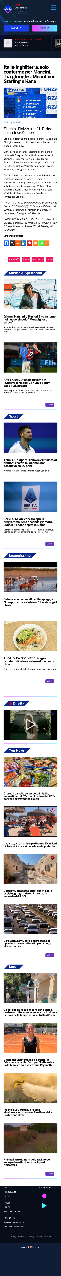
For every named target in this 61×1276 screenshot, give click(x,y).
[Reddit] (18, 243)
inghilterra (38, 259)
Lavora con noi (12, 1211)
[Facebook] (6, 243)
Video (8, 1203)
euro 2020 (14, 259)
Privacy (13, 1237)
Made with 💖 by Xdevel (30, 1247)
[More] (46, 243)
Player (8, 1188)
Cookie (39, 1237)
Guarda (44, 28)
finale (26, 259)
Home (5, 21)
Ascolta (16, 28)
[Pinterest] (29, 243)
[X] (12, 243)
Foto (7, 1207)
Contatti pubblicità (14, 1222)
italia (49, 259)
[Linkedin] (23, 243)
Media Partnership (14, 1227)
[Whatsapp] (41, 243)
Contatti (47, 1237)
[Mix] (35, 243)
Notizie (13, 21)
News (7, 1196)
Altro (49, 405)
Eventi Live (10, 1218)
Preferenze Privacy (26, 1237)
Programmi (10, 1192)
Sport (20, 21)
